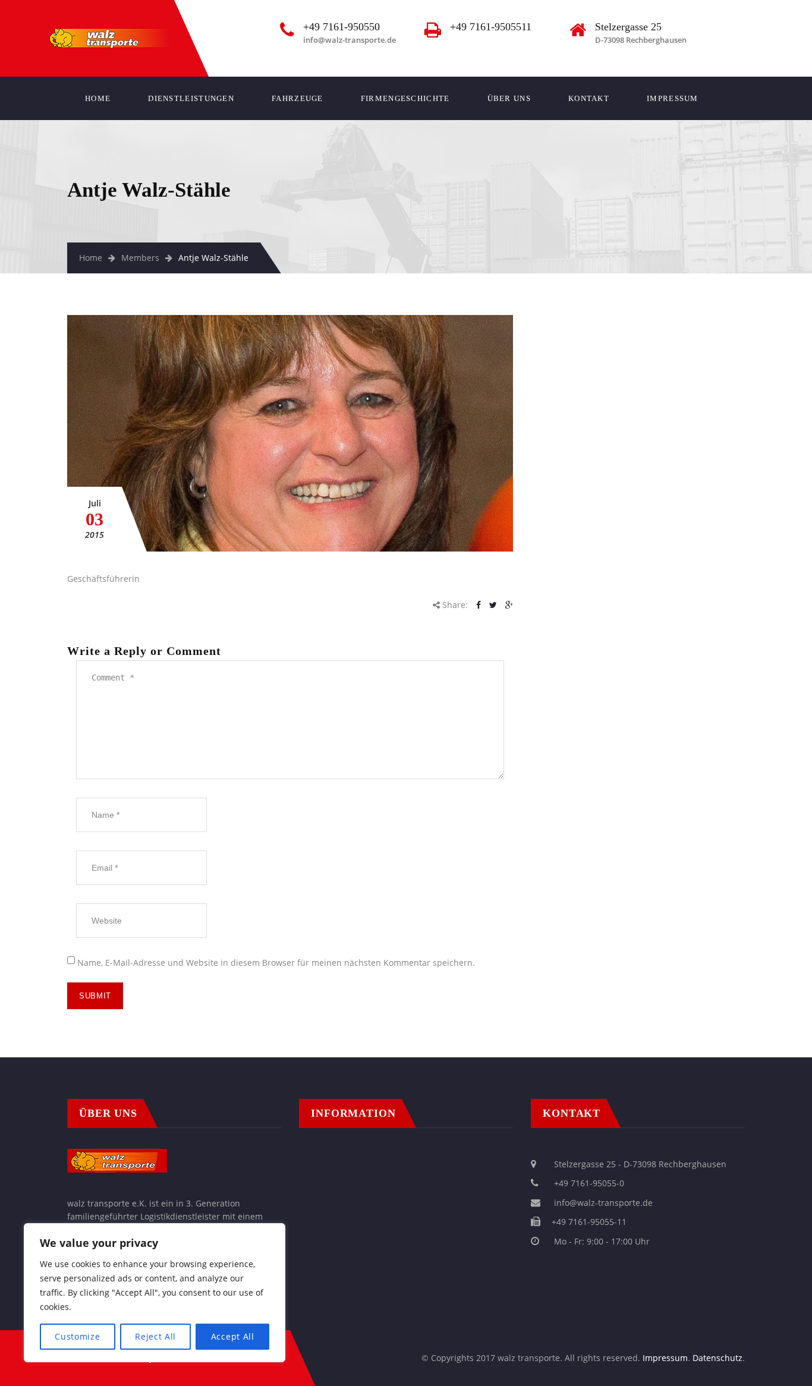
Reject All (155, 1336)
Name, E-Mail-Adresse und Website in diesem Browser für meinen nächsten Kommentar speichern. (276, 962)
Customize (77, 1336)
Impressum (672, 98)
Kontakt (588, 98)
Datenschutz (717, 1357)
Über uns (509, 98)
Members (140, 257)
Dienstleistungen (191, 98)
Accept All (232, 1336)
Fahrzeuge (297, 98)
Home (98, 98)
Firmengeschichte (405, 98)
